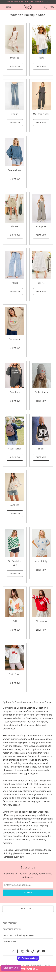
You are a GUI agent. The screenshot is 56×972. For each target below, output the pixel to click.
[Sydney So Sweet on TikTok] (33, 951)
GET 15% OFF (11, 968)
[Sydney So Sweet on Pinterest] (28, 951)
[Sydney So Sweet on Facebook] (18, 951)
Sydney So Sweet (21, 965)
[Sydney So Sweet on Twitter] (38, 951)
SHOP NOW (15, 122)
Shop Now (15, 66)
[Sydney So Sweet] (28, 7)
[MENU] (1, 7)
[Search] (45, 7)
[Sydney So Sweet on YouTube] (43, 951)
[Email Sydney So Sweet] (12, 951)
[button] (28, 969)
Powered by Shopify (40, 965)
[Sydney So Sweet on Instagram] (23, 951)
